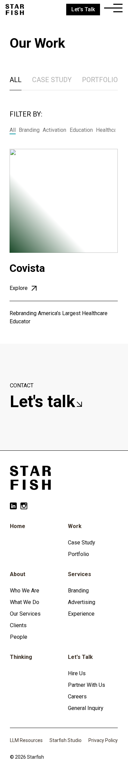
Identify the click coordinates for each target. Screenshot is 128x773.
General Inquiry (85, 708)
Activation (54, 130)
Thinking (21, 657)
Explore (19, 288)
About (17, 574)
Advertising (81, 602)
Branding (29, 130)
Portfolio (100, 80)
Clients (18, 625)
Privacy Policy (103, 740)
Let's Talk (80, 657)
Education (81, 130)
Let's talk (44, 401)
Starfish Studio (65, 740)
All (16, 80)
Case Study (81, 542)
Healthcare (109, 130)
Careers (77, 696)
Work (75, 526)
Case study (52, 80)
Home (17, 526)
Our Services (25, 613)
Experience (81, 613)
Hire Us (77, 673)
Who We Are (24, 590)
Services (79, 574)
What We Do (24, 602)
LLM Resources (26, 740)
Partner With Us (86, 685)
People (18, 637)
